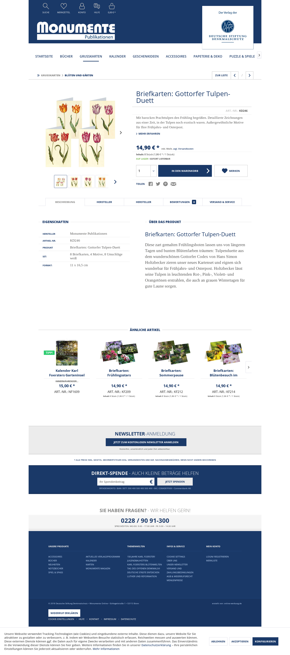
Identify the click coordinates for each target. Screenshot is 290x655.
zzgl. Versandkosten (183, 148)
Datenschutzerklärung (156, 645)
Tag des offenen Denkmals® (143, 568)
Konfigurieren (265, 641)
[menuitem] (45, 9)
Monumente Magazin (98, 568)
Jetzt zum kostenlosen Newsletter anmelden (146, 442)
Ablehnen (218, 641)
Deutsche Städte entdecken (143, 572)
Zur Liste (221, 75)
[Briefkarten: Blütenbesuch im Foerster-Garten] (224, 352)
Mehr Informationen (106, 649)
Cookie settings (176, 556)
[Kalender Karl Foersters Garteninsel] (67, 352)
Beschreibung (65, 202)
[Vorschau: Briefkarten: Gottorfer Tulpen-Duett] (60, 181)
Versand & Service (222, 202)
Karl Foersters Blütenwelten (144, 564)
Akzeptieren (240, 641)
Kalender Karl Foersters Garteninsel (67, 372)
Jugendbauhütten (137, 560)
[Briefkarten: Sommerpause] (171, 352)
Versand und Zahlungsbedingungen (180, 570)
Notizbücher (55, 568)
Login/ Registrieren (217, 556)
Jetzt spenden (175, 481)
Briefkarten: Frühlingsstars (119, 372)
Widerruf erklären (64, 613)
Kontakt (94, 619)
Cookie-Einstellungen (61, 619)
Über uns (172, 560)
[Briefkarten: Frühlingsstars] (119, 352)
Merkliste (211, 560)
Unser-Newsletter (177, 564)
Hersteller (104, 202)
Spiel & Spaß (55, 572)
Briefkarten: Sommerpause (171, 372)
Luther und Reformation (142, 576)
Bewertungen (182, 202)
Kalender (91, 560)
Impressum (110, 619)
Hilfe (81, 619)
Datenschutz (128, 619)
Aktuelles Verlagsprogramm (103, 556)
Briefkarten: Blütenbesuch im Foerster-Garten (224, 373)
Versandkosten (136, 460)
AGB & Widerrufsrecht (180, 576)
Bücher (52, 560)
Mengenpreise (175, 580)
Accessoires (55, 556)
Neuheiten (54, 564)
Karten (90, 564)
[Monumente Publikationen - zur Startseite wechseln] (75, 31)
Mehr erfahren (149, 133)
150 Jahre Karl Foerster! (141, 556)
